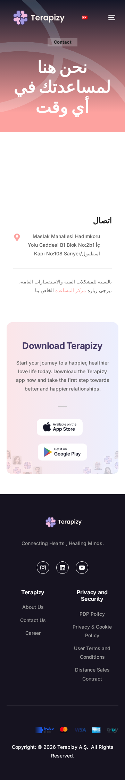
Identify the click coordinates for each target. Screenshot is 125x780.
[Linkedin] (62, 567)
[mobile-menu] (104, 17)
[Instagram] (43, 567)
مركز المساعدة (71, 290)
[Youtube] (82, 567)
